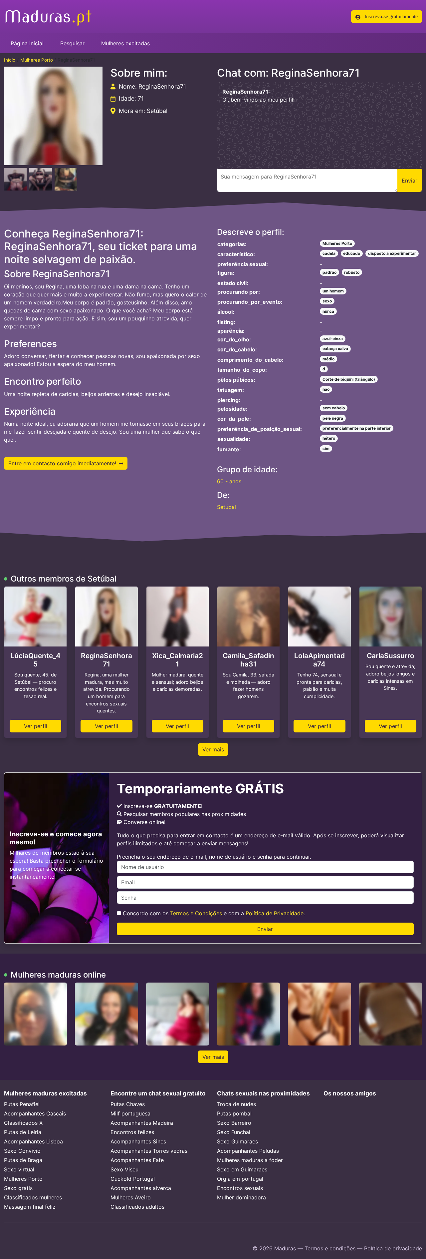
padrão (329, 272)
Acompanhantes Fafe (137, 1160)
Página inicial (27, 43)
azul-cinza (332, 338)
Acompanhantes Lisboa (33, 1141)
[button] (53, 116)
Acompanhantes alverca (140, 1188)
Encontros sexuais (240, 1188)
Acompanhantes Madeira (141, 1122)
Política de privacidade (393, 1248)
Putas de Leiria (22, 1132)
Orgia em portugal (240, 1178)
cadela (328, 253)
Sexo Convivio (22, 1150)
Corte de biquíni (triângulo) (348, 379)
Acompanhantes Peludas (248, 1150)
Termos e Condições (196, 913)
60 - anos (229, 481)
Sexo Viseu (124, 1169)
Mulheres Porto (36, 60)
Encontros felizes (132, 1132)
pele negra (332, 418)
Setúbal (226, 507)
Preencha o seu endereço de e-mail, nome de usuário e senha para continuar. (214, 856)
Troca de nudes (236, 1104)
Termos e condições (330, 1248)
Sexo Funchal (233, 1132)
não (325, 389)
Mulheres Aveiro (130, 1197)
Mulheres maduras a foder (250, 1160)
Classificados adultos (137, 1206)
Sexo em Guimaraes (242, 1169)
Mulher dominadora (241, 1197)
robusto (351, 272)
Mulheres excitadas (125, 43)
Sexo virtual (19, 1169)
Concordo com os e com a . (213, 913)
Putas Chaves (127, 1104)
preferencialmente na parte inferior (356, 428)
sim (325, 448)
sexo (327, 300)
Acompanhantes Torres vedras (148, 1150)
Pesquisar (72, 43)
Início (9, 60)
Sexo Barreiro (234, 1122)
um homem (333, 290)
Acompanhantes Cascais (35, 1113)
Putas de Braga (23, 1160)
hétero (328, 438)
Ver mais (213, 749)
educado (351, 253)
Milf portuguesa (130, 1113)
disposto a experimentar (392, 253)
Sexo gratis (18, 1188)
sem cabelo (333, 407)
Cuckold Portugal (132, 1178)
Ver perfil (35, 726)
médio (328, 358)
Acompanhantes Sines (138, 1141)
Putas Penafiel (22, 1104)
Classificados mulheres (33, 1197)
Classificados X (23, 1122)
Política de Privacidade (275, 913)
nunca (328, 311)
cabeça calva (335, 348)
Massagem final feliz (30, 1206)
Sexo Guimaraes (237, 1141)
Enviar (265, 929)
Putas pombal (234, 1113)
